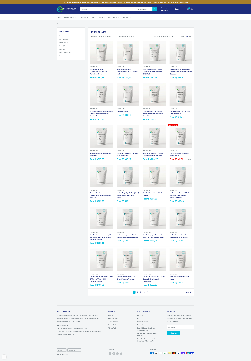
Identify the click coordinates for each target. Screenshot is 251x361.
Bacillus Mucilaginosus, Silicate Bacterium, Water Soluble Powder (127, 236)
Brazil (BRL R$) (73, 350)
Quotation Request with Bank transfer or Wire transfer (147, 340)
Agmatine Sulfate (122, 111)
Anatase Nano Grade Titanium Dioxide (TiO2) (179, 154)
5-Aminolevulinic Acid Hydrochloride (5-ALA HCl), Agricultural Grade (99, 71)
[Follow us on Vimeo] (121, 353)
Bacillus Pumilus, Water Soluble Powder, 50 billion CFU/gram (180, 236)
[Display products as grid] (187, 36)
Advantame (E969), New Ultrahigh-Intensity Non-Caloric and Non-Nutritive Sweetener (101, 113)
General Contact (142, 322)
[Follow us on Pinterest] (113, 353)
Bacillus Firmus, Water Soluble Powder (153, 194)
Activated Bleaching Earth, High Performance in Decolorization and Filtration (181, 71)
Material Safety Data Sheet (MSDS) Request (146, 329)
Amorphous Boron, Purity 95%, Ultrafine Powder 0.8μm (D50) (153, 154)
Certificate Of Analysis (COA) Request (147, 334)
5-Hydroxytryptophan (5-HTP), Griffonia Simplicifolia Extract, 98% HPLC (153, 71)
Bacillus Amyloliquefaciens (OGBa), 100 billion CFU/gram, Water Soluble (128, 195)
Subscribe (173, 333)
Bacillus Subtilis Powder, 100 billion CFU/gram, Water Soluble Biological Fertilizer (101, 279)
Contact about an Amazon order (148, 325)
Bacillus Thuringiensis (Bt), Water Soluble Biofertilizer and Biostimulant (154, 279)
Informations (112, 17)
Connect (126, 17)
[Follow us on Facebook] (110, 353)
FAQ (138, 318)
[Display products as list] (190, 36)
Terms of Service (113, 322)
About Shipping (113, 318)
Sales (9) (62, 46)
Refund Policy (112, 325)
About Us (140, 315)
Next (187, 292)
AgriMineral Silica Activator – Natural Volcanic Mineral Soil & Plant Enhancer (153, 113)
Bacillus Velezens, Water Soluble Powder (180, 278)
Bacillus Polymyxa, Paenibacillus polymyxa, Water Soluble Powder (153, 236)
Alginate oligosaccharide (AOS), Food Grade (100, 154)
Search (110, 315)
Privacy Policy (112, 328)
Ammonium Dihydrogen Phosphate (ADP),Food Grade (128, 154)
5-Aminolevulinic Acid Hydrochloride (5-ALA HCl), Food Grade (127, 71)
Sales (93, 17)
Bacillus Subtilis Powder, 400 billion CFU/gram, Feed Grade (126, 278)
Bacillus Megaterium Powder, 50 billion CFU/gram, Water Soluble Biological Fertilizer (100, 237)
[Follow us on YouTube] (117, 353)
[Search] (154, 9)
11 (147, 292)
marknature (66, 24)
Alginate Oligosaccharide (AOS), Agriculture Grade (180, 112)
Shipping (102, 17)
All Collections (69, 17)
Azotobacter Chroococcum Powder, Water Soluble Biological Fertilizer (100, 195)
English (60, 350)
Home (59, 17)
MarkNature (94, 67)
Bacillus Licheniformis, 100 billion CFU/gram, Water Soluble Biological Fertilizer (180, 195)
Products (83, 17)
